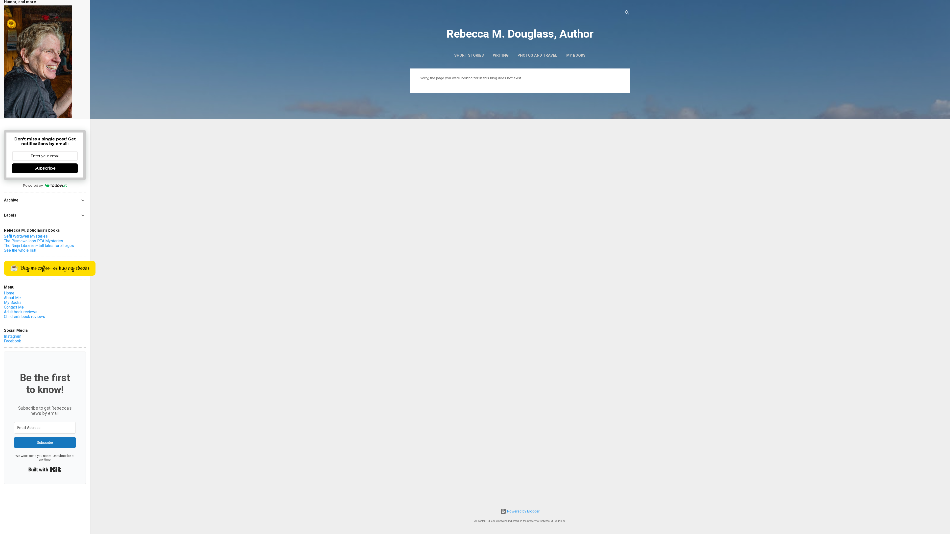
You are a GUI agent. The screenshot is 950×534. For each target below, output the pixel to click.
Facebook (12, 341)
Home (9, 293)
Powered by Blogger (523, 511)
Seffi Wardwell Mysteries (26, 236)
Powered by (33, 185)
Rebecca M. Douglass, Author (520, 33)
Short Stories (469, 55)
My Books (576, 55)
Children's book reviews (24, 316)
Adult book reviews (20, 312)
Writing (501, 55)
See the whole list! (20, 250)
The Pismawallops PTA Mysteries (33, 241)
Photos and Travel (537, 55)
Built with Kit (44, 469)
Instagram (12, 336)
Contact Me (14, 307)
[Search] (627, 13)
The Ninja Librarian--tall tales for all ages (39, 245)
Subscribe (45, 168)
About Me (12, 297)
